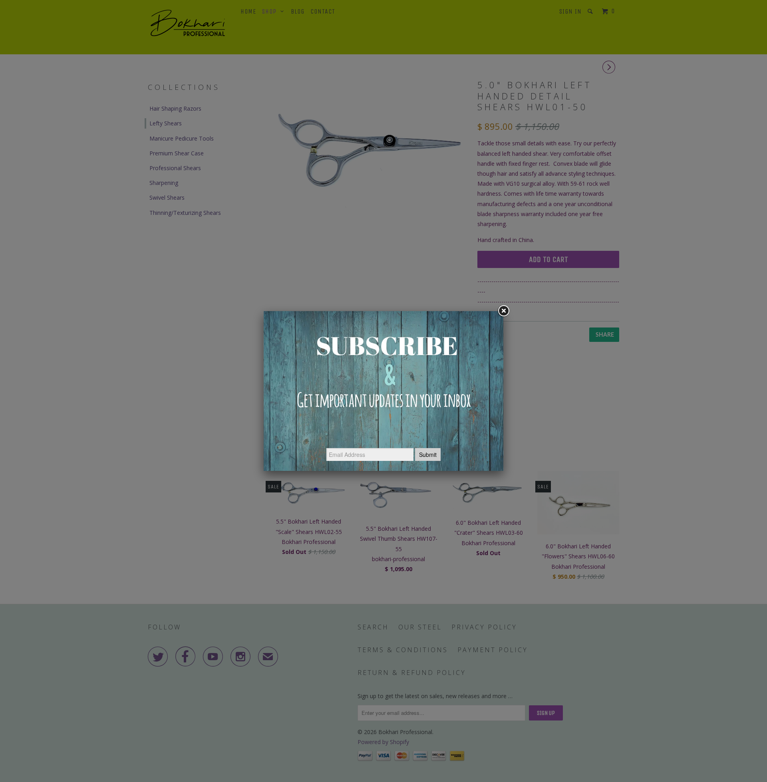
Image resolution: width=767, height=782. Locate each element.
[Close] (503, 311)
